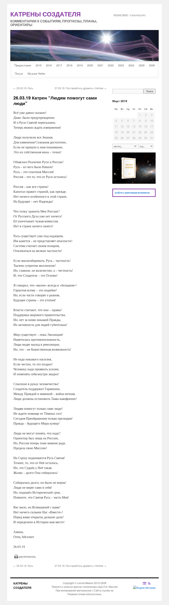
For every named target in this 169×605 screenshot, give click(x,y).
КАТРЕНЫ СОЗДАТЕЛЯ (22, 585)
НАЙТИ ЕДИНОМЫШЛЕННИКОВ (132, 192)
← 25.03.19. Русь (23, 88)
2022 (111, 65)
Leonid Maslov (85, 583)
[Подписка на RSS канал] (151, 583)
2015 (38, 65)
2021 (100, 65)
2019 (80, 65)
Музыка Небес (37, 73)
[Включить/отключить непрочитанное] (144, 583)
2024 (131, 65)
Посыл (19, 73)
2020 (90, 65)
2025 (141, 65)
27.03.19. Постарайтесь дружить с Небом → (80, 88)
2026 (152, 65)
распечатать (27, 556)
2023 (121, 65)
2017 (59, 65)
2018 (69, 65)
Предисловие (22, 65)
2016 (49, 65)
